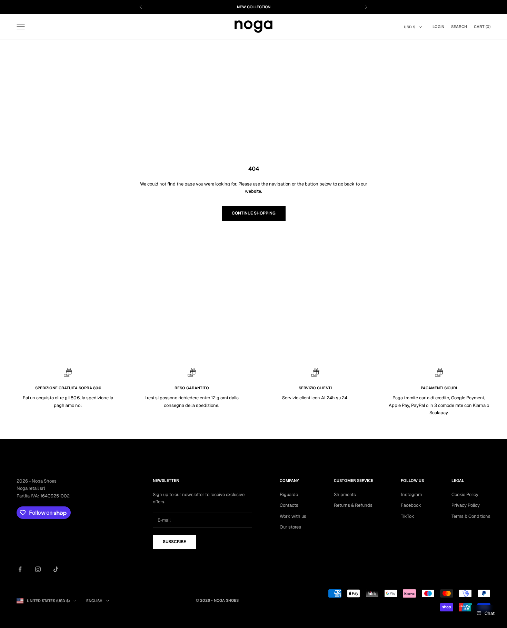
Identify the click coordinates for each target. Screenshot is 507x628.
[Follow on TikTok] (55, 569)
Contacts (289, 505)
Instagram (411, 494)
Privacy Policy (465, 505)
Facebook (411, 505)
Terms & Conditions (470, 516)
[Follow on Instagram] (37, 569)
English (94, 600)
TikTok (407, 516)
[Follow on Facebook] (20, 569)
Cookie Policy (464, 494)
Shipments (345, 494)
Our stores (290, 527)
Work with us (293, 516)
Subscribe (174, 541)
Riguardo (289, 494)
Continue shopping (254, 213)
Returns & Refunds (353, 505)
